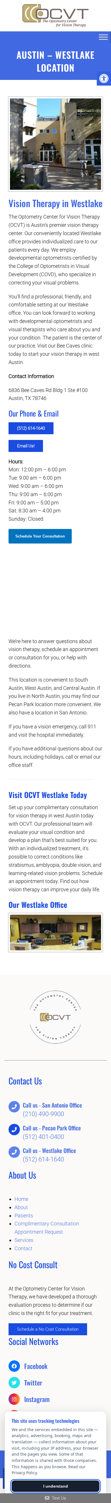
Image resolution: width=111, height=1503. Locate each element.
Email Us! (25, 446)
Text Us (58, 1498)
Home (21, 1199)
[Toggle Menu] (103, 37)
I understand (55, 1486)
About (21, 1207)
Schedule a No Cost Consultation (48, 1329)
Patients (24, 1216)
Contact (23, 1248)
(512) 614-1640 (31, 428)
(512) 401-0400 (43, 1136)
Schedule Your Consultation (40, 536)
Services (24, 1240)
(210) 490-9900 (43, 1114)
